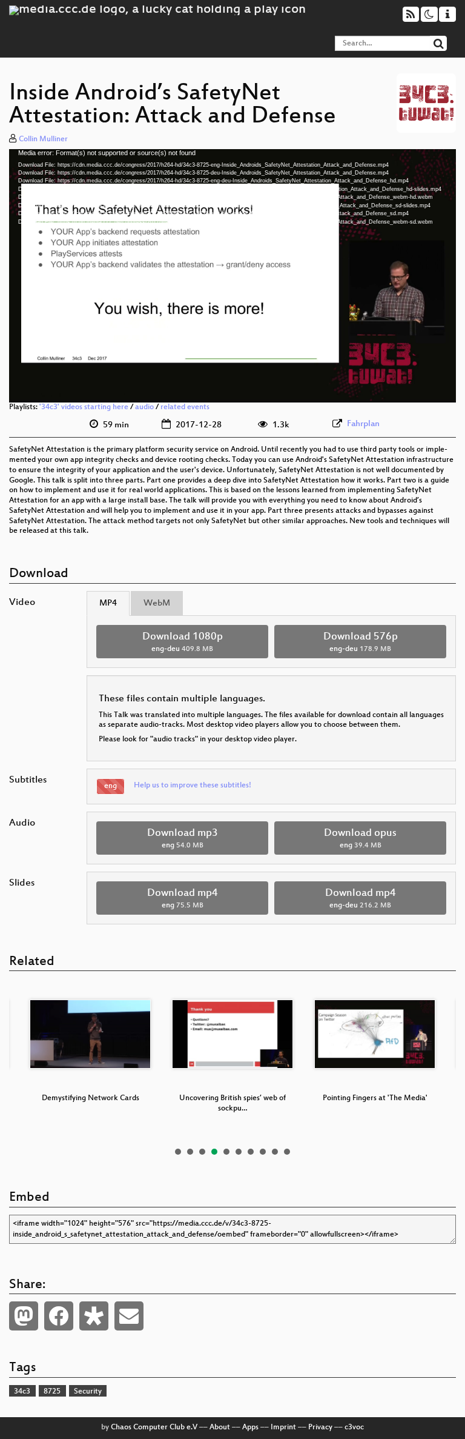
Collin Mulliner (43, 139)
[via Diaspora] (93, 1315)
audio (144, 407)
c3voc (354, 1427)
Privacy (320, 1427)
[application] (232, 276)
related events (184, 407)
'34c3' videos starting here (83, 407)
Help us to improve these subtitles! (192, 785)
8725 (52, 1391)
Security (88, 1391)
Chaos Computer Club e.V (154, 1427)
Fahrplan (363, 424)
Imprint (283, 1427)
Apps (250, 1427)
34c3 (22, 1391)
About (219, 1427)
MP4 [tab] (108, 603)
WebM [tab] (156, 603)
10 (287, 1152)
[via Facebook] (58, 1315)
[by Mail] (128, 1315)
